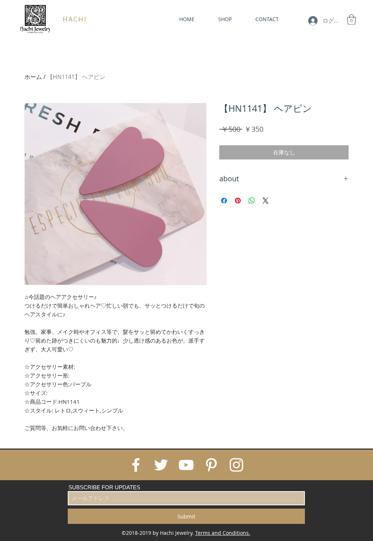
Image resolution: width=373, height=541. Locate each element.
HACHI (75, 19)
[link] (351, 19)
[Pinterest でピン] (237, 200)
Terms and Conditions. (222, 532)
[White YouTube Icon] (186, 465)
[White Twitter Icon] (161, 465)
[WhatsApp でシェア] (251, 200)
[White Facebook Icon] (136, 465)
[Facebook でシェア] (224, 200)
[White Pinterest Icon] (211, 465)
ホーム (33, 77)
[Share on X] (265, 200)
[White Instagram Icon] (236, 465)
